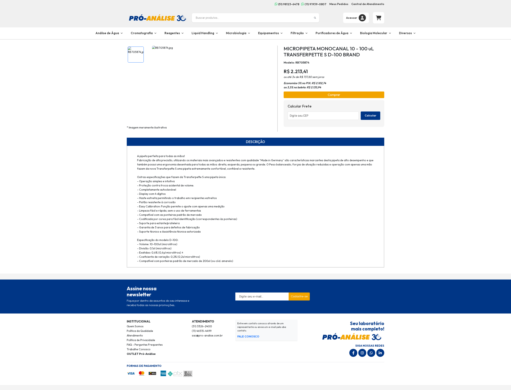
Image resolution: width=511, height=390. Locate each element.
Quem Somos (135, 326)
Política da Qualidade (140, 331)
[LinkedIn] (380, 353)
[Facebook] (353, 353)
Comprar (334, 95)
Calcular (370, 115)
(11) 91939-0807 (315, 4)
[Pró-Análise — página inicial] (158, 17)
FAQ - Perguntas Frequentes (145, 344)
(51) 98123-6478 (288, 4)
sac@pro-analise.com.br (207, 335)
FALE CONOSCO (248, 336)
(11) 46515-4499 (202, 331)
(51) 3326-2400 (202, 326)
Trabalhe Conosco (139, 349)
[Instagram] (362, 353)
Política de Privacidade (141, 340)
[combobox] (255, 17)
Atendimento (135, 335)
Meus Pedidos (338, 4)
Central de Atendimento (367, 4)
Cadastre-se (299, 296)
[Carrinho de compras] (378, 17)
